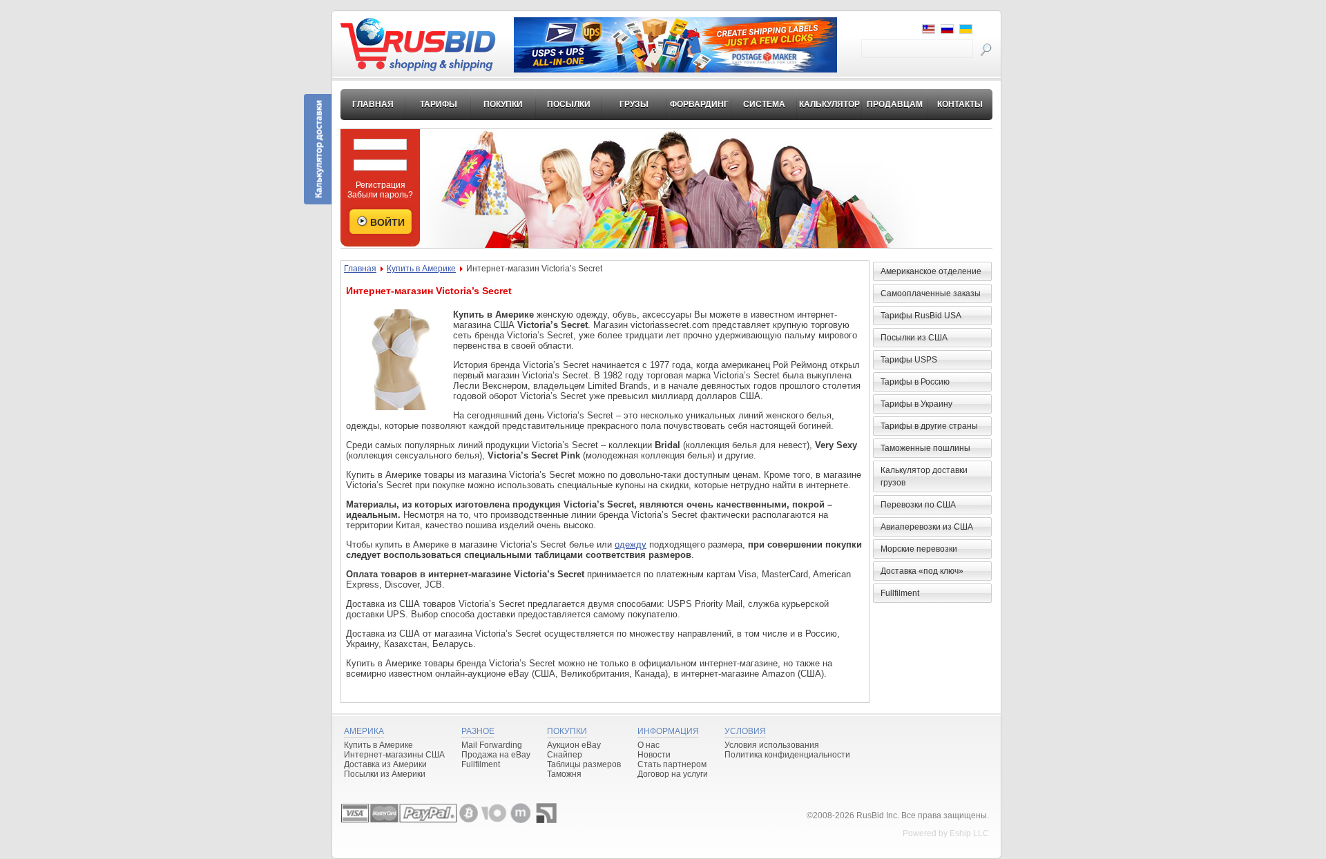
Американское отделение (931, 271)
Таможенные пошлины (925, 448)
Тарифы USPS (909, 360)
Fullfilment (900, 593)
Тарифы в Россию (915, 382)
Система (764, 104)
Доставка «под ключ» (922, 571)
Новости (654, 755)
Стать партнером (672, 764)
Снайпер (564, 755)
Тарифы (438, 104)
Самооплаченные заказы (931, 293)
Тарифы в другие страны (929, 426)
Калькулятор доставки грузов (924, 476)
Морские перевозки (919, 549)
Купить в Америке (421, 268)
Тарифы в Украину (916, 404)
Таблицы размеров (584, 764)
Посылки (568, 104)
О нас (648, 745)
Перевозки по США (918, 505)
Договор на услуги (672, 774)
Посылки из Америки (384, 774)
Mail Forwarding (491, 745)
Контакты (960, 104)
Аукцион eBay (574, 745)
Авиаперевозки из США (927, 527)
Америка (364, 731)
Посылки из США (914, 337)
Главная (373, 104)
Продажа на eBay (495, 755)
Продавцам (895, 104)
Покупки (503, 104)
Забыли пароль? (380, 195)
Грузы (633, 104)
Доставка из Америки (385, 764)
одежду (630, 544)
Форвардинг (699, 104)
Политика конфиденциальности (787, 755)
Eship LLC (969, 833)
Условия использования (771, 745)
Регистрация (380, 185)
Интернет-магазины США (394, 755)
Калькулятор (829, 104)
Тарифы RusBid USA (921, 315)
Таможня (564, 774)
